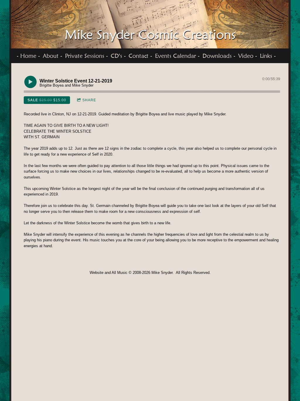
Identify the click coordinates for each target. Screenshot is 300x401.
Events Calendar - (177, 55)
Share (89, 100)
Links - (268, 55)
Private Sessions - (86, 55)
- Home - (28, 55)
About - (52, 55)
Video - (247, 55)
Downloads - (218, 55)
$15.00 (47, 100)
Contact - (140, 55)
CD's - (118, 55)
